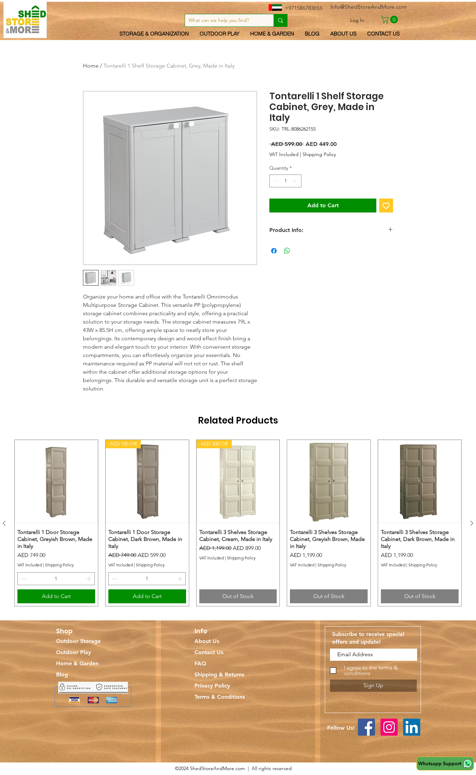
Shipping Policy (319, 154)
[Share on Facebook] (274, 251)
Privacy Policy (212, 685)
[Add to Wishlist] (386, 205)
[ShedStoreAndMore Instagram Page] (389, 727)
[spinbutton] (285, 181)
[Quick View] (56, 481)
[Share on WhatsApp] (287, 251)
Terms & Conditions (219, 696)
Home (91, 65)
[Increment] (296, 181)
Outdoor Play (73, 652)
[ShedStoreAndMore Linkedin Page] (411, 727)
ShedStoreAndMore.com (217, 768)
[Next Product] (472, 523)
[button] (390, 19)
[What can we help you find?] (280, 20)
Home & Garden (77, 663)
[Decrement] (274, 181)
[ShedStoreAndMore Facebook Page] (366, 727)
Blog (62, 674)
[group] (238, 523)
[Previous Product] (4, 523)
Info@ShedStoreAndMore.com (368, 6)
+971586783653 (303, 8)
